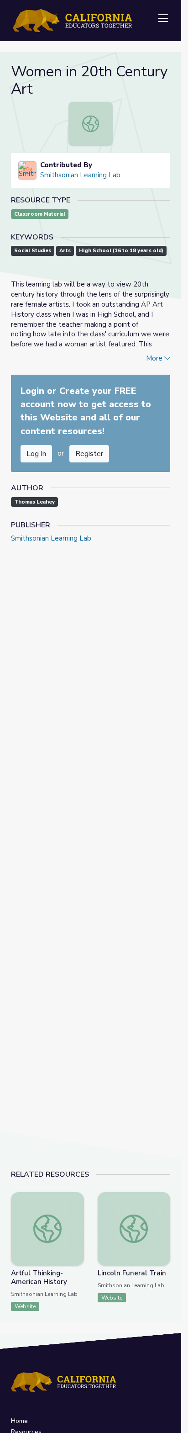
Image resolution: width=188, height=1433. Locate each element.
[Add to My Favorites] (76, 1198)
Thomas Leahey (34, 502)
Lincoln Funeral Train (132, 1273)
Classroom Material (39, 214)
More (155, 358)
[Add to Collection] (76, 1211)
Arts (65, 250)
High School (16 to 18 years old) (121, 250)
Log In (36, 454)
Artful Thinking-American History (39, 1277)
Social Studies (32, 250)
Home (19, 1421)
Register (89, 454)
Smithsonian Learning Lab (80, 175)
